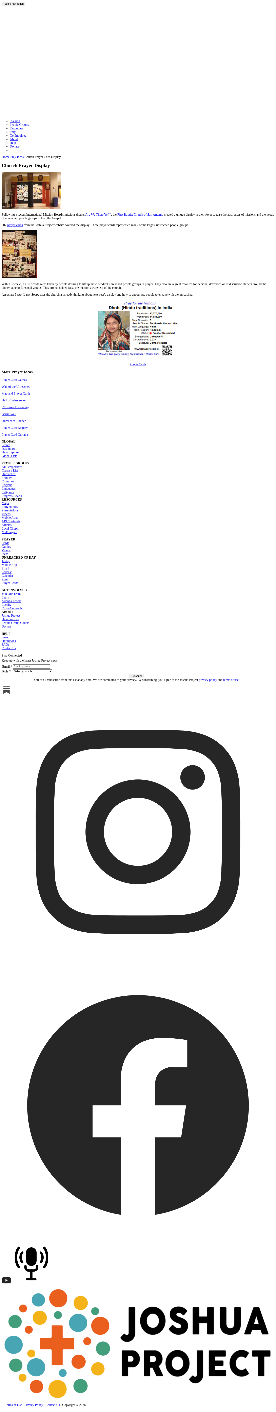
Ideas (20, 157)
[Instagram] (138, 966)
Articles (7, 525)
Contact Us (9, 648)
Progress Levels (12, 496)
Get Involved (18, 135)
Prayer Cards (138, 364)
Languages (9, 488)
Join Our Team (11, 593)
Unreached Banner (14, 421)
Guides (6, 546)
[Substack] (6, 694)
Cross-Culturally (12, 608)
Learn (5, 597)
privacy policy (208, 680)
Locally (6, 604)
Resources (16, 128)
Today (6, 561)
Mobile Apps (10, 517)
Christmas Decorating (15, 407)
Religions (8, 492)
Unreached (9, 474)
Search (15, 121)
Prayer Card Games (14, 379)
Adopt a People (11, 601)
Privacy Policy (33, 1405)
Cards (5, 543)
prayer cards (15, 225)
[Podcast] (32, 1284)
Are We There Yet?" (98, 214)
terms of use (231, 680)
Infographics (10, 506)
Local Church (10, 528)
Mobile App (9, 564)
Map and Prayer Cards (16, 393)
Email (5, 568)
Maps (5, 503)
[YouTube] (6, 1284)
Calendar (7, 575)
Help (13, 142)
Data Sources (10, 619)
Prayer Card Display (15, 427)
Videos (6, 514)
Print (5, 579)
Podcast (7, 572)
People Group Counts (15, 622)
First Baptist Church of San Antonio (140, 214)
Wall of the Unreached (16, 386)
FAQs (5, 644)
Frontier (7, 477)
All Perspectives (12, 467)
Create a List (10, 470)
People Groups (19, 124)
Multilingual (9, 532)
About (14, 139)
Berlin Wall (9, 414)
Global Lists (9, 456)
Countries (8, 481)
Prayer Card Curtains (15, 434)
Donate (14, 146)
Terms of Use (13, 1405)
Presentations (10, 510)
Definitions (9, 641)
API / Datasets (11, 521)
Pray (13, 132)
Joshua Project (11, 615)
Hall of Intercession (14, 400)
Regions (7, 485)
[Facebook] (138, 1239)
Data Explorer (11, 452)
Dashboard (9, 448)
